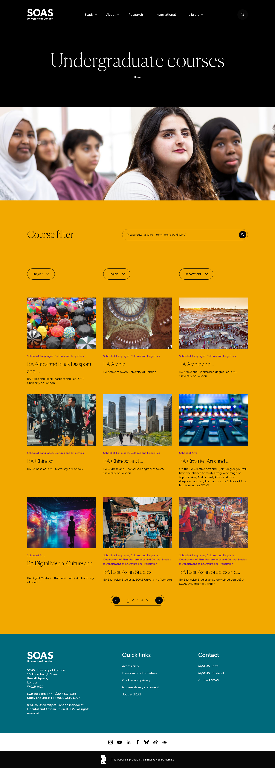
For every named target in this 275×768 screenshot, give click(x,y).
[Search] (242, 234)
